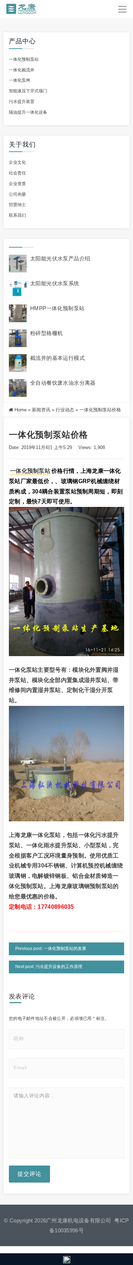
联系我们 (17, 215)
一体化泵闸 (19, 80)
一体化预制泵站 (24, 59)
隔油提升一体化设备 (28, 112)
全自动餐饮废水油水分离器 (63, 383)
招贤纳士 (17, 204)
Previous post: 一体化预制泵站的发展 (50, 948)
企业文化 (17, 162)
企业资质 (17, 183)
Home (21, 409)
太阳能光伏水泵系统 (54, 283)
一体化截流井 (21, 69)
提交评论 (29, 1174)
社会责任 (17, 173)
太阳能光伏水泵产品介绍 (60, 258)
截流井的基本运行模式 (57, 358)
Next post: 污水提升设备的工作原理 (48, 966)
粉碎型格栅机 (46, 333)
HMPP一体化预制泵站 (57, 308)
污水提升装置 (21, 101)
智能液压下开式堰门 (28, 90)
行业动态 (65, 409)
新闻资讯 (41, 409)
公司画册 (17, 194)
